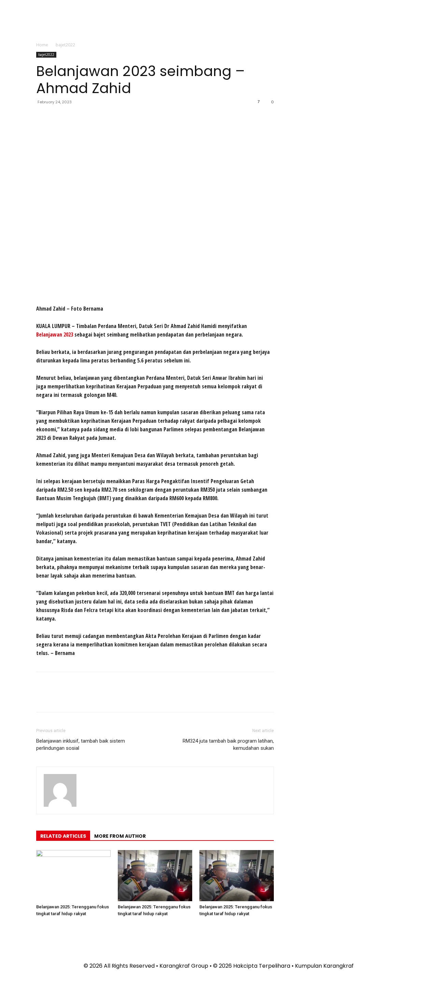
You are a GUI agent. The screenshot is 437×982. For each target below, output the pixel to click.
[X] (59, 117)
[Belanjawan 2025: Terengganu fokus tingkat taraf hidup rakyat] (73, 875)
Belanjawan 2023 (54, 334)
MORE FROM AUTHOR (120, 836)
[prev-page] (38, 927)
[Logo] (281, 21)
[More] (106, 117)
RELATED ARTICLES (63, 836)
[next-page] (42, 927)
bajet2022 (46, 54)
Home (42, 45)
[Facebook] (43, 117)
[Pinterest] (74, 117)
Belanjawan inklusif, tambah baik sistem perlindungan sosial (80, 744)
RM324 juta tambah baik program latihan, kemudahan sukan (228, 744)
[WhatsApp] (90, 117)
